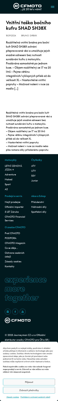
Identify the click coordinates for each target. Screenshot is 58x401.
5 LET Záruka (12, 211)
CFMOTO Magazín (15, 243)
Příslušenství (37, 201)
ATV (33, 165)
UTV (33, 170)
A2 (6, 189)
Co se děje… (11, 247)
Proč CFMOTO (12, 233)
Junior (34, 180)
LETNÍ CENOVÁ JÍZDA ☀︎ (13, 167)
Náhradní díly (39, 206)
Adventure (10, 174)
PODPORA (10, 238)
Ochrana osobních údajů (14, 254)
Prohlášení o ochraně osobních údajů (35, 397)
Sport (8, 184)
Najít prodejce (12, 201)
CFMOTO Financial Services (15, 218)
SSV (33, 175)
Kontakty (9, 266)
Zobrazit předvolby (29, 390)
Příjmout (29, 382)
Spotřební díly (38, 211)
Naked (8, 179)
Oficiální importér (14, 206)
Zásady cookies (13, 397)
